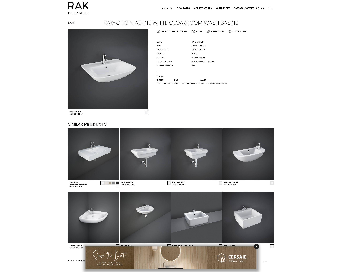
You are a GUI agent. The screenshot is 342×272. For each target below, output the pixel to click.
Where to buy (223, 8)
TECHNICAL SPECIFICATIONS (174, 31)
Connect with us (203, 8)
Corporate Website (244, 8)
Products (166, 8)
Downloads (183, 8)
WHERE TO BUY (217, 31)
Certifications (239, 31)
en (262, 8)
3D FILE (199, 31)
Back (71, 23)
